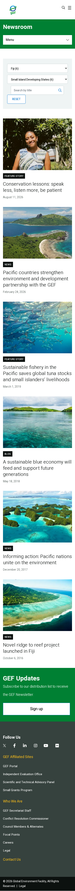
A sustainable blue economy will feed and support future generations (37, 468)
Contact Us (12, 859)
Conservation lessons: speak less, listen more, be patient (33, 187)
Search (63, 7)
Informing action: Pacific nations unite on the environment (37, 559)
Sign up (36, 709)
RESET (16, 99)
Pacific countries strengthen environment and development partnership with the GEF (35, 278)
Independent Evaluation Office (22, 774)
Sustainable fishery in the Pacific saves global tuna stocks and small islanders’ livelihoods (37, 373)
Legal (6, 850)
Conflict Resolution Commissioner (26, 818)
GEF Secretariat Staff (17, 810)
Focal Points (11, 834)
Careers (8, 842)
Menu (10, 39)
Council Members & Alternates (23, 826)
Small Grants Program (17, 790)
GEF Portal (10, 766)
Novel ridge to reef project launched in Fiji (31, 648)
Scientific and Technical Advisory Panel (28, 782)
